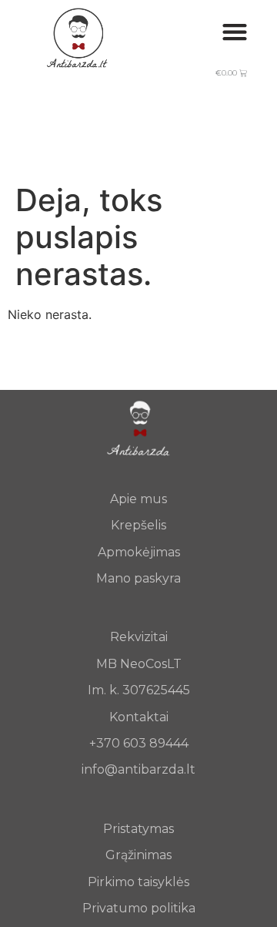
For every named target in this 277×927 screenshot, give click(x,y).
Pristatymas (138, 828)
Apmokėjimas (139, 552)
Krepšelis (138, 525)
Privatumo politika (138, 908)
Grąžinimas (138, 855)
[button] (234, 31)
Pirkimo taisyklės (138, 882)
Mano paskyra (138, 578)
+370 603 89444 (139, 743)
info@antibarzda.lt (138, 769)
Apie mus (138, 499)
